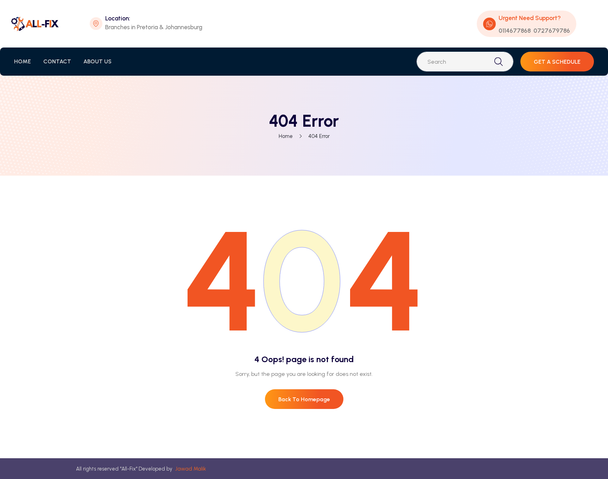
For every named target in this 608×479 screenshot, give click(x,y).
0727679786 (551, 30)
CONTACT (57, 61)
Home (286, 136)
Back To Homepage (304, 399)
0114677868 (515, 30)
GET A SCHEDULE (557, 61)
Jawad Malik (190, 469)
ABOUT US (97, 61)
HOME (22, 61)
